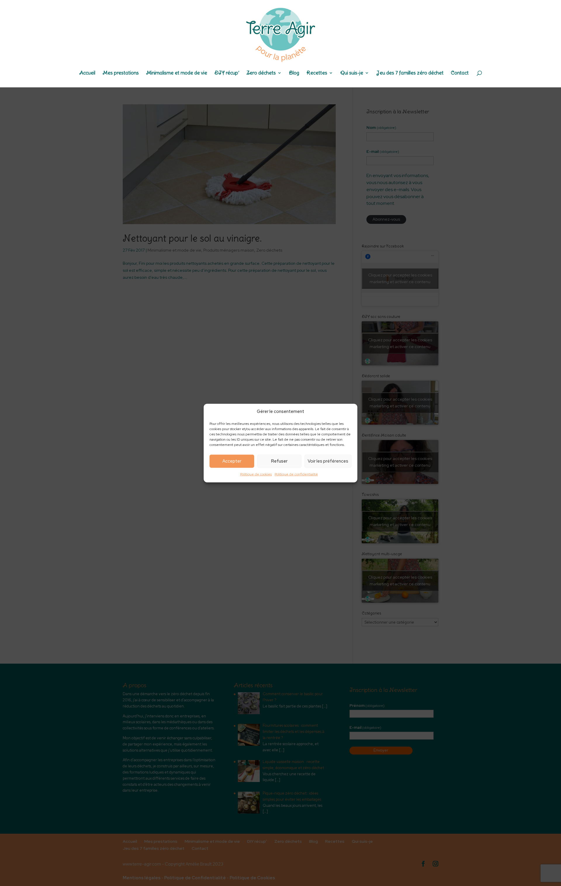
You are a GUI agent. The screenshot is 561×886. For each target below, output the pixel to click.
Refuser (279, 461)
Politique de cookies (256, 474)
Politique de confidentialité (296, 474)
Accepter (231, 461)
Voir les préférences (328, 461)
